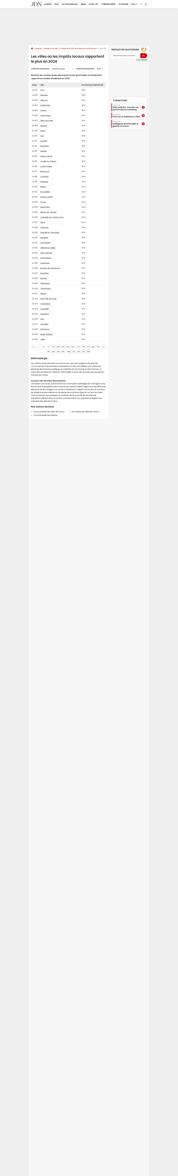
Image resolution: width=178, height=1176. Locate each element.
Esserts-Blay (45, 207)
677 (78, 347)
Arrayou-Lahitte (46, 197)
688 (69, 351)
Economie (123, 4)
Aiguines (43, 125)
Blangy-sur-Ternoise (48, 212)
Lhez (42, 136)
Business (38, 48)
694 (83, 351)
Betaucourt (44, 171)
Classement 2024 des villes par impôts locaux (79, 48)
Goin (42, 319)
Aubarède (44, 237)
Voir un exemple (141, 59)
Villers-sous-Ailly (46, 120)
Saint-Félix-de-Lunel (48, 299)
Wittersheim (45, 283)
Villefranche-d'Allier (47, 248)
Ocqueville (44, 309)
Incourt (43, 202)
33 (44, 347)
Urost (42, 90)
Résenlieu (44, 95)
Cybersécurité (108, 4)
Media (83, 4)
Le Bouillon (44, 324)
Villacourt (44, 100)
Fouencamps (45, 115)
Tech (56, 4)
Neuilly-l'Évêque (46, 334)
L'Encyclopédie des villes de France (48, 412)
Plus (133, 4)
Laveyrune (44, 227)
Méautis (43, 151)
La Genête (44, 176)
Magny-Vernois (46, 156)
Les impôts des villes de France (85, 412)
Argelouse (44, 181)
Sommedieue (45, 258)
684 (58, 351)
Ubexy (42, 222)
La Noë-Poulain (46, 166)
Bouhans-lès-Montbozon (50, 268)
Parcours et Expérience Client (126, 116)
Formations (120, 100)
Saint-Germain (46, 253)
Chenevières (45, 304)
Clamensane (45, 288)
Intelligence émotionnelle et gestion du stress (125, 124)
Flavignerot (44, 314)
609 (68, 347)
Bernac (43, 187)
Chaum (43, 110)
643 (72, 347)
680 (93, 347)
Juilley (42, 339)
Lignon (42, 131)
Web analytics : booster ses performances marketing (126, 107)
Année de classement (85, 69)
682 (48, 351)
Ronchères (44, 273)
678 (83, 347)
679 (88, 347)
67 (48, 347)
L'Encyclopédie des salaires (45, 415)
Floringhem (44, 146)
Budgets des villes (51, 48)
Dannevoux (44, 329)
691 (74, 351)
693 (78, 351)
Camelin (43, 141)
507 (63, 347)
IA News (48, 4)
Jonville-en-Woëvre (48, 161)
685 (63, 351)
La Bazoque (44, 263)
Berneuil (43, 278)
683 (53, 351)
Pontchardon (45, 243)
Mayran (43, 293)
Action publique (70, 4)
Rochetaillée (45, 192)
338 (58, 347)
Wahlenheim (45, 105)
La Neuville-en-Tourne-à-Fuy (52, 217)
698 (88, 351)
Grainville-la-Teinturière (49, 232)
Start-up (93, 4)
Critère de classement (40, 69)
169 (53, 347)
